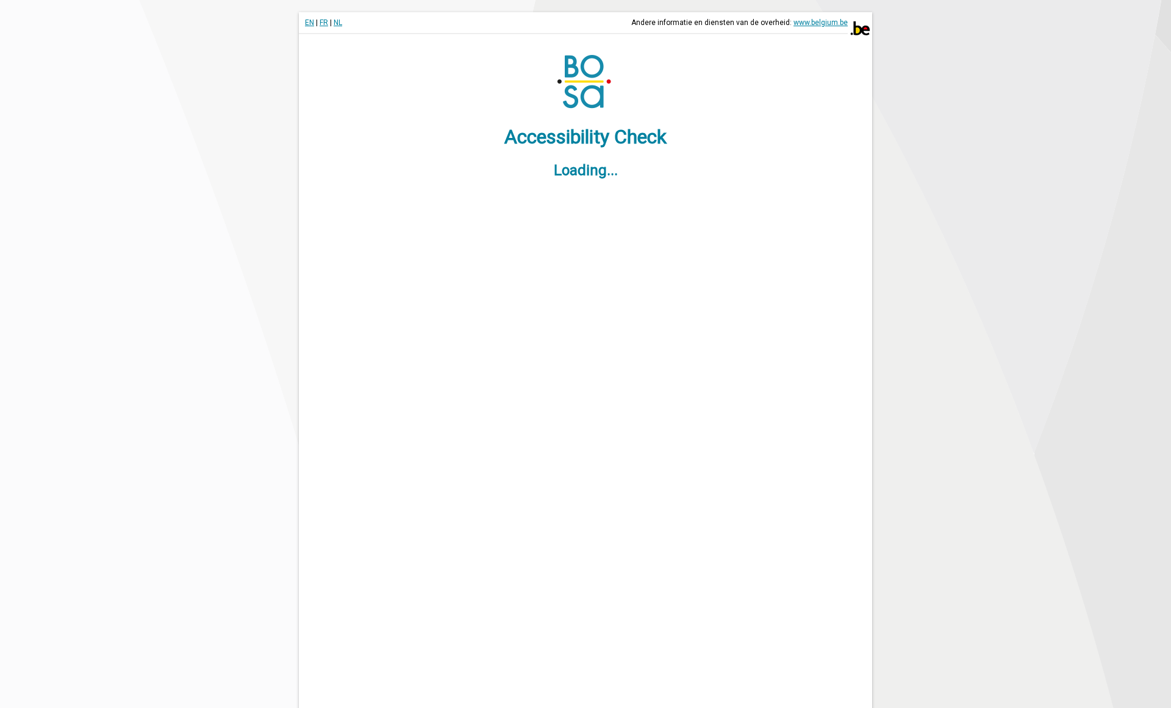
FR (324, 22)
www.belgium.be (820, 22)
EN (309, 22)
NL (338, 22)
